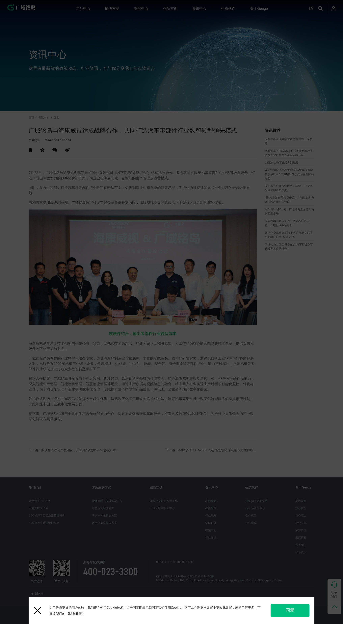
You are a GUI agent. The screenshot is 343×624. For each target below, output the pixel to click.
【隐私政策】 (75, 613)
